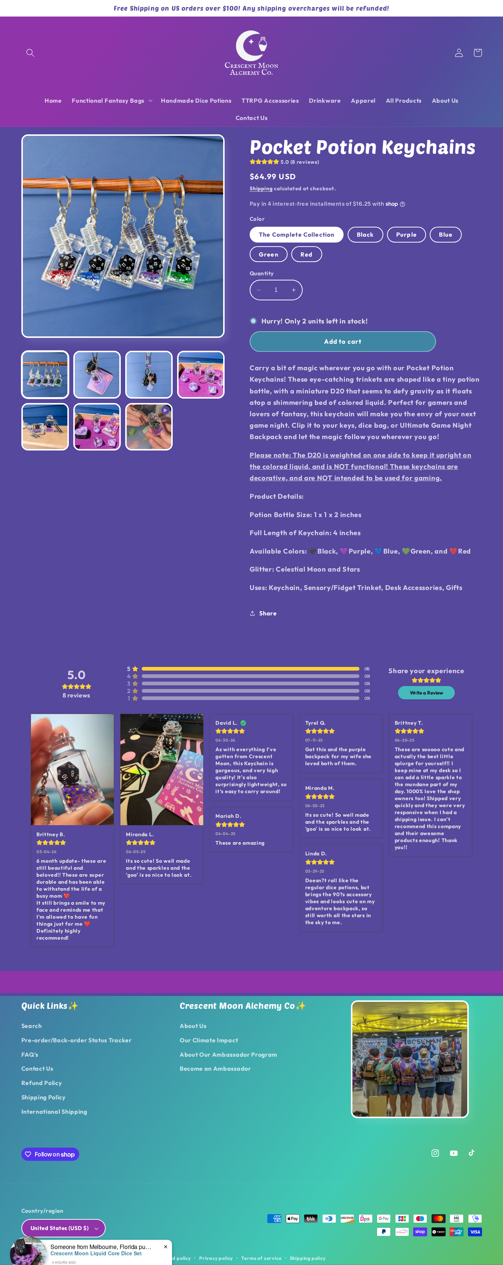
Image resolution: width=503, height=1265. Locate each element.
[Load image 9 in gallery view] (201, 375)
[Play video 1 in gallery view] (149, 427)
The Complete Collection (296, 234)
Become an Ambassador (215, 1068)
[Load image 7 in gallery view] (97, 375)
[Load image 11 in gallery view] (97, 427)
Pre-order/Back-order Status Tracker (76, 1040)
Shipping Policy (43, 1097)
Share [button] (268, 613)
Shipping (261, 188)
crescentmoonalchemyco (70, 1258)
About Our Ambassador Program (228, 1054)
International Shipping (54, 1111)
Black (365, 234)
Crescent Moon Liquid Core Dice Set (96, 1238)
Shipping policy (308, 1258)
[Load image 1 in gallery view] (45, 375)
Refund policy (174, 1258)
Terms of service (261, 1258)
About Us (193, 1025)
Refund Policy (41, 1082)
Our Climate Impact (209, 1040)
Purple (406, 234)
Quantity (262, 273)
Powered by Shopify (126, 1258)
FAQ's (29, 1054)
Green (268, 254)
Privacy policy (216, 1258)
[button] (30, 52)
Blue (446, 234)
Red (306, 254)
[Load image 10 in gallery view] (45, 427)
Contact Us (37, 1068)
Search (31, 1025)
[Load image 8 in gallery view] (149, 375)
